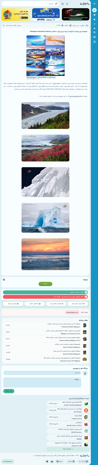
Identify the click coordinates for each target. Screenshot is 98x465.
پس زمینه (75, 26)
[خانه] (94, 10)
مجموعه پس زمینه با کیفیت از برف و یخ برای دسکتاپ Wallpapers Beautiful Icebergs (58, 31)
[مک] (94, 19)
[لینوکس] (94, 24)
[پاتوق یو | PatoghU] (84, 3)
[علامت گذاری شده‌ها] (94, 42)
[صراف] (15, 14)
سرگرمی (82, 26)
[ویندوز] (94, 15)
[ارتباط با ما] (94, 37)
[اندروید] (94, 28)
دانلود (45, 284)
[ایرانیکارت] (46, 14)
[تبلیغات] (94, 32)
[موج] (75, 14)
